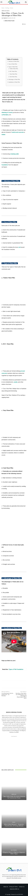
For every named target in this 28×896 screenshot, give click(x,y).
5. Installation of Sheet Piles (13, 82)
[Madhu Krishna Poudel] (3, 21)
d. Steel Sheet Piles (12, 76)
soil (19, 247)
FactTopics (14, 850)
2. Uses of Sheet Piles (12, 64)
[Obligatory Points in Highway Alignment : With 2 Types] (14, 842)
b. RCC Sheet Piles (12, 71)
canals (16, 382)
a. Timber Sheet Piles (13, 68)
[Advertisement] (14, 751)
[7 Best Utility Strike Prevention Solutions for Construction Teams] (14, 786)
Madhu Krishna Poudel (9, 20)
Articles (11, 8)
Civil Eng (7, 8)
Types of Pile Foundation (16, 669)
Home (3, 8)
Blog (8, 10)
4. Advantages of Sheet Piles (14, 79)
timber (3, 134)
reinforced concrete (18, 132)
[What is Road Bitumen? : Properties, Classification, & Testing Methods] (14, 814)
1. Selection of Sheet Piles (13, 61)
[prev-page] (3, 859)
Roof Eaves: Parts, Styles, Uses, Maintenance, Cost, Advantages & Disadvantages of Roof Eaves (21, 696)
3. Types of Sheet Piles (12, 66)
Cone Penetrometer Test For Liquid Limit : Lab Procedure (7, 694)
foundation (5, 165)
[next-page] (5, 859)
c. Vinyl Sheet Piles (12, 74)
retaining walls (14, 154)
